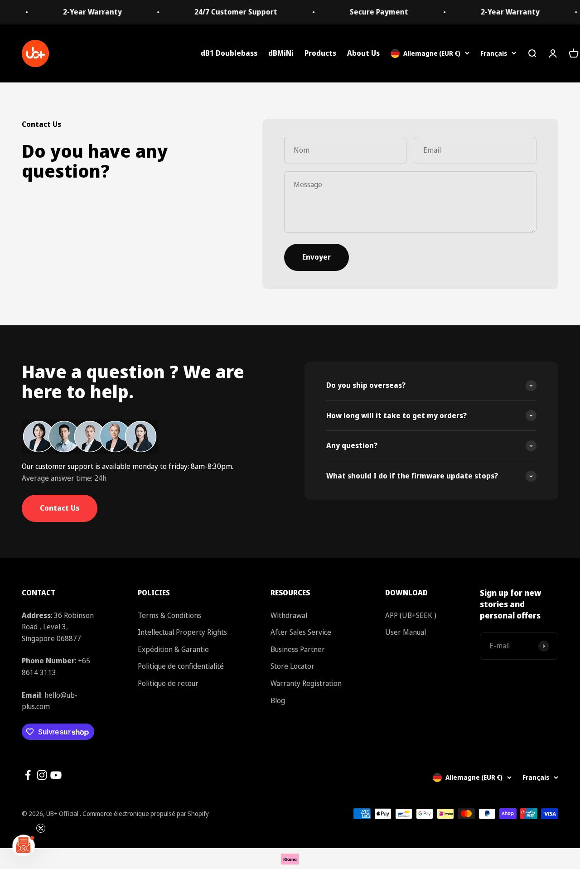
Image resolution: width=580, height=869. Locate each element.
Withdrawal (289, 615)
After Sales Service (301, 632)
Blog (278, 700)
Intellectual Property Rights (182, 632)
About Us (363, 53)
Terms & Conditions (169, 615)
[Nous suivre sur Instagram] (42, 775)
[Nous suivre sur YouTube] (56, 775)
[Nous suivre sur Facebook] (28, 775)
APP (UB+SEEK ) (410, 615)
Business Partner (298, 649)
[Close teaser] (40, 828)
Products (320, 53)
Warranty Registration (306, 683)
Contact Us (59, 508)
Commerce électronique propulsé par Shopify (145, 813)
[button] (23, 845)
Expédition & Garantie (173, 649)
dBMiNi (281, 53)
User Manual (405, 632)
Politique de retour (168, 683)
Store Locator (292, 666)
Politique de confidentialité (181, 666)
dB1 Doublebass (229, 53)
